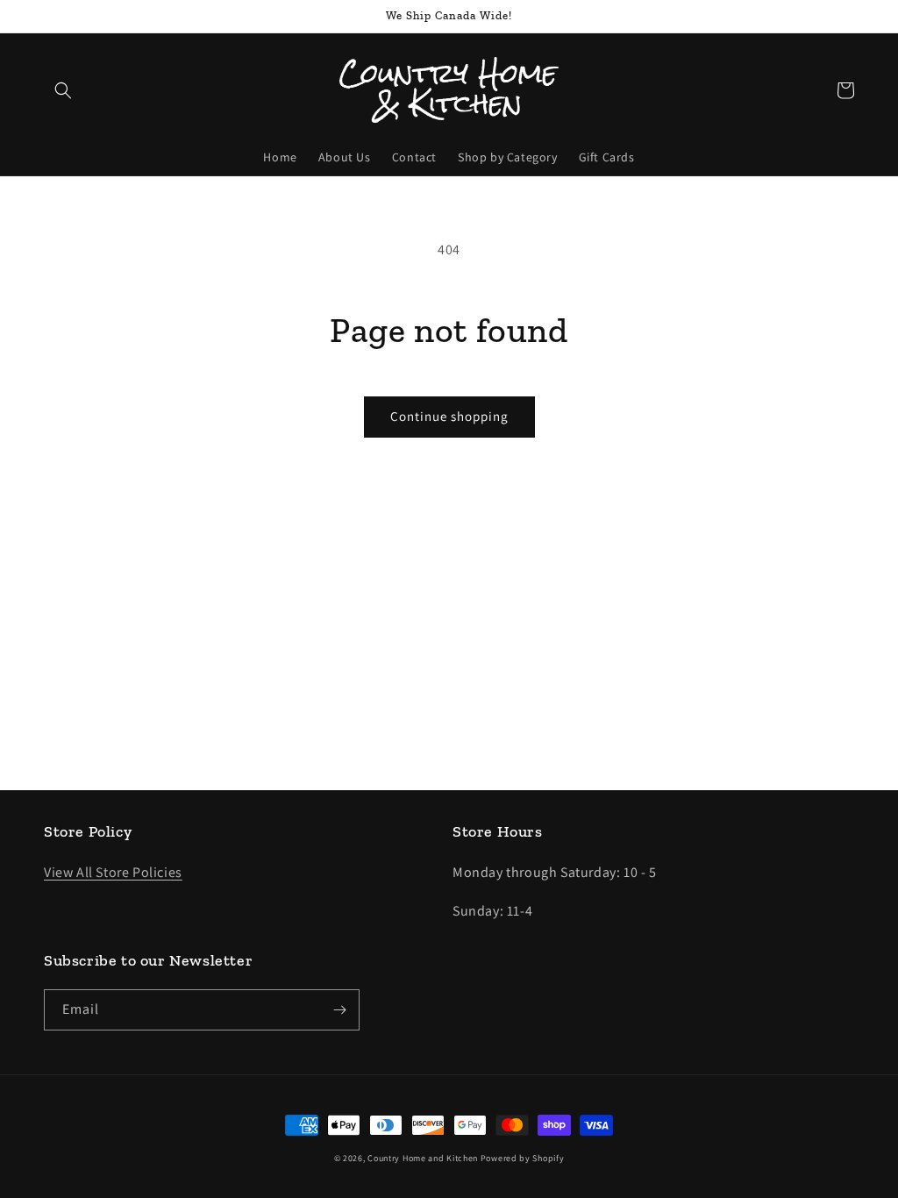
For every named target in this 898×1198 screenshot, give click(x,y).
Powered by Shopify (523, 1158)
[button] (63, 90)
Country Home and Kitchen (422, 1158)
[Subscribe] (339, 1009)
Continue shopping (449, 416)
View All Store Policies (113, 872)
